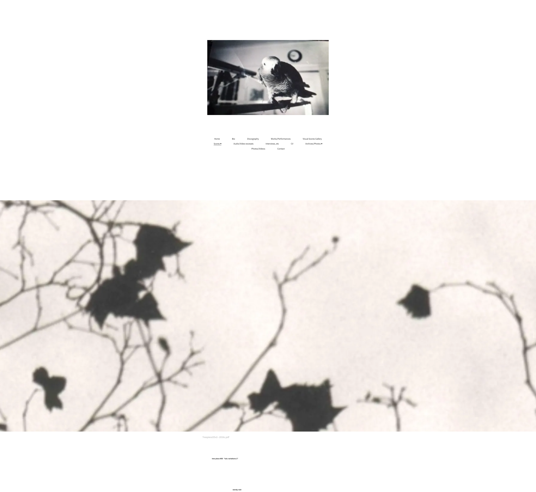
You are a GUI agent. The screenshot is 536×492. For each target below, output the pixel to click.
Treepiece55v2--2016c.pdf (215, 437)
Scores (217, 143)
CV (292, 143)
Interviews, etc (272, 143)
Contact (281, 148)
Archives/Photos (313, 143)
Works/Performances (281, 138)
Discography (253, 138)
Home (217, 138)
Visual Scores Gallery (312, 138)
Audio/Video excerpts (243, 143)
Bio (233, 138)
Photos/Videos (258, 148)
